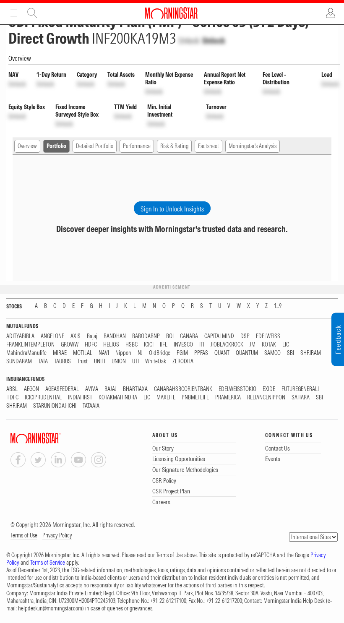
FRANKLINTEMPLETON (30, 344)
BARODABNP (146, 336)
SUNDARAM (19, 361)
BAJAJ (110, 389)
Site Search (32, 13)
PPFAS (201, 353)
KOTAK (269, 344)
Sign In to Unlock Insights (172, 209)
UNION (119, 361)
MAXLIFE (165, 397)
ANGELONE (52, 336)
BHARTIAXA (135, 389)
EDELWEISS (268, 336)
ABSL (12, 389)
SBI (290, 353)
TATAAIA (91, 406)
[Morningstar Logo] (171, 13)
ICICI (149, 344)
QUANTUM (247, 353)
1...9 (277, 306)
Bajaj (92, 336)
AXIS (75, 336)
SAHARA (301, 397)
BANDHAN (115, 336)
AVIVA (91, 389)
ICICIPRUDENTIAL (43, 397)
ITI (201, 344)
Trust (82, 361)
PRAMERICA (228, 397)
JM (252, 344)
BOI (170, 336)
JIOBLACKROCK (227, 344)
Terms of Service (47, 562)
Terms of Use (23, 535)
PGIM (182, 353)
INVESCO (183, 344)
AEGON (31, 389)
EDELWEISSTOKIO (237, 389)
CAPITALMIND (219, 336)
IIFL (163, 344)
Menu (14, 13)
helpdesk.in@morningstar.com (50, 608)
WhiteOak (155, 361)
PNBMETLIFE (195, 397)
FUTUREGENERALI (300, 389)
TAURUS (62, 361)
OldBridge (159, 353)
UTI (135, 361)
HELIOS (111, 344)
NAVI (104, 353)
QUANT (221, 353)
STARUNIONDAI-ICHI (54, 406)
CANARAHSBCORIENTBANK (183, 389)
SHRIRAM (310, 353)
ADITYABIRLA (20, 336)
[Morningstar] (52, 438)
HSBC (131, 344)
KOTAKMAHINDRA (118, 397)
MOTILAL (82, 353)
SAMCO (272, 353)
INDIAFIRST (80, 397)
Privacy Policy (57, 535)
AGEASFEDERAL (62, 389)
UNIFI (99, 361)
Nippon (123, 353)
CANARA (189, 336)
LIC (285, 344)
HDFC (91, 344)
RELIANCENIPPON (266, 397)
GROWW (69, 344)
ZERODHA (182, 361)
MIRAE (60, 353)
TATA (43, 361)
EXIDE (269, 389)
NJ (140, 353)
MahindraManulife (26, 353)
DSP (245, 336)
